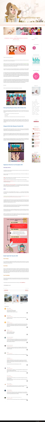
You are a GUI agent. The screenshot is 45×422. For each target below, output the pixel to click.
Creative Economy (34, 103)
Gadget (37, 104)
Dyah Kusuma (9, 375)
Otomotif (33, 109)
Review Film (38, 111)
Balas (27, 334)
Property (35, 111)
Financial (35, 104)
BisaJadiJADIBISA (35, 101)
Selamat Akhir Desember (34, 153)
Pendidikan (33, 110)
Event (32, 104)
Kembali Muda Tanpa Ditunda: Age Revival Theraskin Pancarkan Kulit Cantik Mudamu (37, 133)
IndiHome (35, 105)
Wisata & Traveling (37, 114)
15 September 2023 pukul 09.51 (9, 398)
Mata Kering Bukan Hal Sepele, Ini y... (15, 303)
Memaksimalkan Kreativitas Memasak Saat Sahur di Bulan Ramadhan (37, 139)
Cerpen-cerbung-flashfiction (35, 102)
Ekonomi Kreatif (37, 103)
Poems (32, 111)
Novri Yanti (8, 367)
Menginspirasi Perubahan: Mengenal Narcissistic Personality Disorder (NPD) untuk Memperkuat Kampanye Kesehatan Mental (36, 129)
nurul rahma (9, 308)
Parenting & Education (37, 109)
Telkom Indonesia (33, 113)
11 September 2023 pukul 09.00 (9, 316)
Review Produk (33, 112)
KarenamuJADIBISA (38, 106)
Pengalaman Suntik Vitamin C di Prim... (8, 303)
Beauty (33, 101)
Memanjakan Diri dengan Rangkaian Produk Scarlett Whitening (36, 146)
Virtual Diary (33, 114)
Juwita (8, 352)
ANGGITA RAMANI (9, 383)
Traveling (37, 113)
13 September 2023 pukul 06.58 (9, 368)
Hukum (32, 105)
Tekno (36, 112)
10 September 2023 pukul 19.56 (9, 309)
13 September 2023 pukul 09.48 (9, 384)
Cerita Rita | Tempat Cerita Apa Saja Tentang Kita (14, 397)
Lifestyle (38, 107)
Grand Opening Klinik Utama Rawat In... (23, 303)
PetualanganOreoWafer (37, 110)
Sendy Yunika (9, 315)
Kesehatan (6, 288)
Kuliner (35, 107)
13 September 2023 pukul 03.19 (9, 353)
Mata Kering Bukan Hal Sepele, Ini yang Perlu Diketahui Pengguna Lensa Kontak (37, 136)
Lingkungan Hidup (37, 108)
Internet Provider (33, 106)
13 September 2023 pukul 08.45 (9, 376)
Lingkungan (33, 108)
